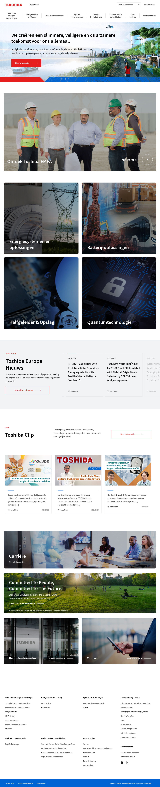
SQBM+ (85, 707)
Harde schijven (46, 703)
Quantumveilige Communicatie (93, 703)
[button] (147, 159)
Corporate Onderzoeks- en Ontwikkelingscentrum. (58, 744)
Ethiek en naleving (89, 761)
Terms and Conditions (25, 783)
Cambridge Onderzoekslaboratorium (53, 748)
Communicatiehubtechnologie (15, 724)
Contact (86, 757)
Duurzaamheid (88, 765)
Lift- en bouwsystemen (128, 733)
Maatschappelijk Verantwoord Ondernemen (97, 748)
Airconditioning (126, 724)
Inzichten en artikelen (128, 757)
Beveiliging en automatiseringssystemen (134, 712)
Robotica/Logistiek (127, 716)
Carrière (85, 744)
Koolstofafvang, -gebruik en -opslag (17, 707)
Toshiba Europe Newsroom (130, 752)
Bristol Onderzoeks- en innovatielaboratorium (56, 752)
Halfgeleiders (45, 707)
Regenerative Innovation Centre (52, 757)
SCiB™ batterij (9, 716)
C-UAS (123, 720)
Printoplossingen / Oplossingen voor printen (136, 703)
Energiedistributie (11, 712)
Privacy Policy (9, 783)
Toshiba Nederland (125, 4)
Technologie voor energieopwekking (17, 703)
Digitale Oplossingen (12, 744)
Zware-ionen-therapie (128, 737)
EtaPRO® (8, 729)
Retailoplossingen (127, 707)
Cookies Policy (41, 783)
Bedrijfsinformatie (89, 752)
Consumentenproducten (129, 729)
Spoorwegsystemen (11, 720)
